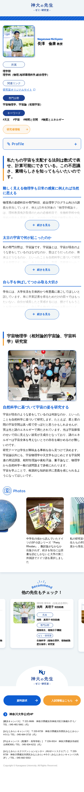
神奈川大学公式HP (21, 714)
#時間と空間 (30, 119)
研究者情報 (13, 129)
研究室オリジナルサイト (17, 89)
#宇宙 (16, 119)
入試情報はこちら (62, 700)
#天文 (6, 119)
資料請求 (22, 700)
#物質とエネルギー (52, 119)
